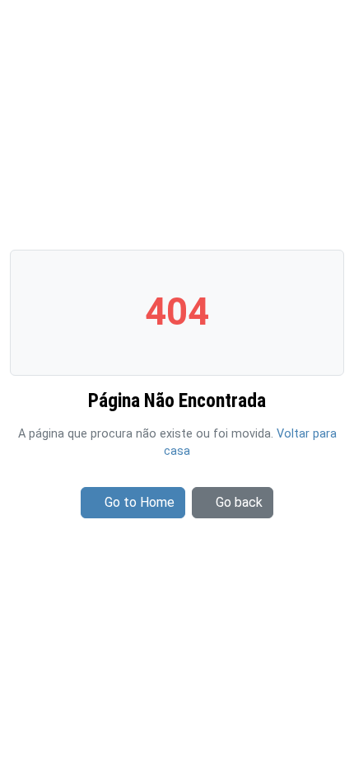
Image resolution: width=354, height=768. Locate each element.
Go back (239, 502)
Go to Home (140, 502)
